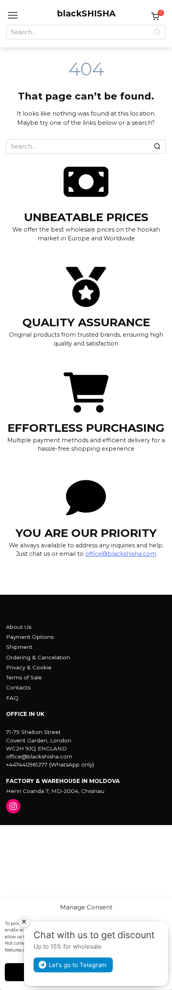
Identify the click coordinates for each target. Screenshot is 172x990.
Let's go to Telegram (77, 965)
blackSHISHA (86, 13)
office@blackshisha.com (120, 553)
